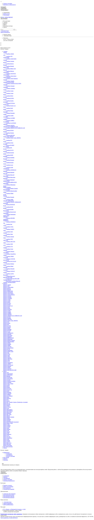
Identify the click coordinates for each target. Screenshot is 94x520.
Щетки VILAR (6, 436)
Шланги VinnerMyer (8, 362)
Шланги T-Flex (6, 354)
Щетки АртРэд (6, 441)
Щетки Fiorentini (7, 392)
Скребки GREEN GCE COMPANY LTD (15, 128)
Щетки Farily (6, 391)
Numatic (5, 195)
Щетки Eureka (6, 387)
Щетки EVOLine (7, 388)
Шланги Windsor (7, 366)
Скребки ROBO (10, 209)
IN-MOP (5, 144)
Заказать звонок (7, 34)
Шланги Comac (7, 299)
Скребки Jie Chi (9, 150)
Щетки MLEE (6, 415)
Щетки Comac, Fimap (8, 383)
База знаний (6, 457)
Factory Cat (5, 104)
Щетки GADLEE (7, 393)
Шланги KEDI (6, 328)
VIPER (5, 255)
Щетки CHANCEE (7, 377)
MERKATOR (6, 181)
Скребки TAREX (10, 229)
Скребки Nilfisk (9, 193)
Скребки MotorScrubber (11, 191)
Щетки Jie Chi (6, 403)
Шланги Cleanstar (7, 297)
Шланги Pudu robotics (8, 347)
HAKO (5, 129)
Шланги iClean (6, 323)
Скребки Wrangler (10, 268)
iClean (4, 141)
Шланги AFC (6, 286)
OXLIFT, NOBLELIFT (8, 200)
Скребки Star (9, 224)
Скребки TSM (9, 244)
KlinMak (5, 156)
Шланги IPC (6, 324)
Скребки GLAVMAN (11, 123)
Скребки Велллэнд (10, 276)
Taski (4, 230)
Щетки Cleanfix (7, 379)
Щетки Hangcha (7, 398)
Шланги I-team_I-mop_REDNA (10, 320)
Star (4, 223)
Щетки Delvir (6, 386)
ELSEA (5, 97)
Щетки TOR (6, 430)
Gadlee (4, 114)
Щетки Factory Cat (7, 389)
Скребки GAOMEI (10, 118)
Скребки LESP (9, 167)
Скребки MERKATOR (11, 182)
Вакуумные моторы (8, 446)
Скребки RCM (9, 207)
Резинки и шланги (7, 485)
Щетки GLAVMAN (7, 396)
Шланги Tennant (7, 357)
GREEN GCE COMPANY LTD (10, 126)
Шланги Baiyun (7, 288)
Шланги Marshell (7, 334)
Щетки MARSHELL (8, 410)
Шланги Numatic (7, 344)
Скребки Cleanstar (10, 86)
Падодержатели (7, 487)
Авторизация (6, 12)
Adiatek (5, 52)
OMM (4, 198)
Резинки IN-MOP (10, 145)
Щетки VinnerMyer (7, 438)
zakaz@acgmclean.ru (5, 32)
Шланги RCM (6, 349)
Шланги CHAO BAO (8, 293)
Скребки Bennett (10, 66)
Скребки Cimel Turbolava (12, 78)
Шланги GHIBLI (7, 313)
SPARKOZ (5, 220)
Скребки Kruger (9, 162)
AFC (4, 55)
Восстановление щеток (8, 495)
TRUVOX (5, 240)
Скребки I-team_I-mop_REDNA (13, 137)
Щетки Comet (6, 384)
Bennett (5, 65)
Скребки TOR (9, 239)
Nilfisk (4, 192)
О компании (9, 453)
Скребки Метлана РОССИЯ (12, 278)
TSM (4, 242)
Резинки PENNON (10, 204)
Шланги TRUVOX (7, 358)
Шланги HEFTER (7, 319)
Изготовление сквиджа (8, 496)
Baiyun (4, 62)
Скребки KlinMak (10, 157)
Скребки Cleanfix (10, 81)
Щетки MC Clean (7, 414)
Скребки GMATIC (10, 125)
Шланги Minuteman (7, 339)
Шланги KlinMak (7, 329)
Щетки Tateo (6, 428)
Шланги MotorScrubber (8, 341)
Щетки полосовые (7, 445)
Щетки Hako (6, 397)
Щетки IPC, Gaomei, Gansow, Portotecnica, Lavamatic (15, 402)
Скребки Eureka (9, 100)
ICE (4, 139)
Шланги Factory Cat (8, 305)
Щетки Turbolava (7, 434)
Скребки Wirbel (9, 266)
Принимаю (3, 472)
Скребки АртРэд (10, 273)
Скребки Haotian (10, 132)
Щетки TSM (6, 433)
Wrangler (5, 267)
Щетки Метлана (7, 444)
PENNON (5, 203)
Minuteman (5, 183)
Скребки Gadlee (9, 115)
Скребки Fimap (9, 110)
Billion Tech (6, 67)
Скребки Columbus (10, 88)
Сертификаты (9, 455)
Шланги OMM (6, 345)
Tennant (5, 235)
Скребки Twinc (9, 249)
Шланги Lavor (6, 331)
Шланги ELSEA (7, 303)
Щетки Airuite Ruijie (8, 373)
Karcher (5, 151)
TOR (4, 237)
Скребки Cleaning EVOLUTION (13, 83)
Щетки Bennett (6, 376)
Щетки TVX (6, 435)
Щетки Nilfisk (6, 418)
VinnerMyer (6, 252)
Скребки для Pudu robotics (9, 282)
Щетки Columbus (7, 382)
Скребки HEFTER (10, 135)
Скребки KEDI (9, 155)
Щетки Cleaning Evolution (9, 381)
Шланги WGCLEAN (8, 365)
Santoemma (5, 213)
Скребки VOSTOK (10, 258)
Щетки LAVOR (7, 407)
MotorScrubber (6, 189)
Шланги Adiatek (7, 284)
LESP (4, 166)
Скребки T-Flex (9, 226)
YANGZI (5, 270)
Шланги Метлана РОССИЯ (9, 370)
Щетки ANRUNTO (7, 375)
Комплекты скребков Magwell (13, 281)
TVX (4, 245)
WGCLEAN (6, 260)
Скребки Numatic (10, 197)
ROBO (4, 208)
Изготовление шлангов (8, 497)
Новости (5, 458)
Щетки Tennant (6, 429)
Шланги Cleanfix (7, 296)
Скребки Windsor (10, 263)
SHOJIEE (5, 216)
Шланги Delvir (6, 302)
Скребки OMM (9, 199)
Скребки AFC (9, 56)
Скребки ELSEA (10, 98)
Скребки (5, 51)
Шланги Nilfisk (6, 342)
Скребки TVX (9, 246)
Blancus (5, 69)
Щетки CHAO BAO (8, 378)
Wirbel (4, 265)
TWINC (5, 247)
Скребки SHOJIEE (10, 218)
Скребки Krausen (10, 160)
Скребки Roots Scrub (11, 212)
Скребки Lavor (9, 165)
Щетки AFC (6, 372)
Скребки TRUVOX (10, 241)
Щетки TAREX (7, 425)
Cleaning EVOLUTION (8, 82)
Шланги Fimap (6, 308)
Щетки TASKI (6, 426)
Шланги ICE (6, 321)
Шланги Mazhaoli (7, 336)
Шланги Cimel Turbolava (9, 294)
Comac (4, 89)
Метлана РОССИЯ (7, 277)
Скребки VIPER (10, 256)
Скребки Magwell (7, 279)
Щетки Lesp (6, 408)
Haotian (5, 131)
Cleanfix (5, 79)
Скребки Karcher (10, 152)
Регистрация (6, 15)
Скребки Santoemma (10, 214)
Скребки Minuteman (10, 184)
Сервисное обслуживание (9, 493)
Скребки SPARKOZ (10, 221)
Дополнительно (4, 491)
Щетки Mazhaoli (7, 413)
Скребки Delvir (9, 95)
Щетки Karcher (6, 404)
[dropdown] (1, 1)
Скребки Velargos (10, 251)
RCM (4, 205)
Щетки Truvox (6, 431)
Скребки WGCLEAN (11, 261)
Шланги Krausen (7, 330)
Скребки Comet (9, 93)
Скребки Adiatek (10, 53)
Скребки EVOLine (10, 103)
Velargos (5, 250)
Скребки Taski (9, 231)
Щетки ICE (6, 399)
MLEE (4, 186)
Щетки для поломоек (8, 486)
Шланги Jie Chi (6, 325)
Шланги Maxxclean (7, 335)
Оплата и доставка (7, 3)
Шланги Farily (6, 307)
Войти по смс (6, 13)
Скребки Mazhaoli (10, 179)
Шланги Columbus (7, 298)
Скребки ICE (9, 140)
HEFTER (5, 134)
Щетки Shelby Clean (8, 423)
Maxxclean (5, 176)
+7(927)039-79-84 (5, 31)
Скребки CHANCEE (11, 73)
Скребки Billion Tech (11, 68)
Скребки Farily (9, 108)
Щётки (5, 371)
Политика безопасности (9, 480)
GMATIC (5, 124)
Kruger (4, 161)
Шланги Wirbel (6, 367)
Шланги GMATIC (7, 314)
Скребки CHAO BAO (11, 76)
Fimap (4, 109)
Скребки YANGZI (10, 271)
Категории (3, 483)
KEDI (4, 153)
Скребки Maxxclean (10, 177)
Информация (6, 452)
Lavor (4, 163)
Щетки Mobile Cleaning (8, 417)
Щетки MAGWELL (8, 409)
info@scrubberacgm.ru (8, 504)
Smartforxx (5, 219)
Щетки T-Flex (6, 424)
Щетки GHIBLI (7, 394)
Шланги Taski (6, 355)
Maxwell (5, 173)
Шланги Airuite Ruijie (8, 287)
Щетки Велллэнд (7, 442)
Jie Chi (4, 149)
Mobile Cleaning (7, 187)
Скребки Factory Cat (10, 105)
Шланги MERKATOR (8, 338)
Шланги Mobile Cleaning (9, 340)
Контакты (5, 460)
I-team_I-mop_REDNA (8, 136)
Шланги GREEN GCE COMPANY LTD (12, 315)
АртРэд (5, 272)
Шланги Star (6, 352)
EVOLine (5, 102)
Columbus (5, 87)
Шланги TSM (6, 360)
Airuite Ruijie (6, 57)
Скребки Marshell (10, 172)
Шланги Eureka (7, 304)
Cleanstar (5, 84)
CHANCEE (6, 72)
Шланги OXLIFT (7, 346)
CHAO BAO (6, 74)
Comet (4, 92)
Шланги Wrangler (7, 368)
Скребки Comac (9, 90)
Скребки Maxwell (10, 174)
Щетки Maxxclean (7, 412)
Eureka (4, 99)
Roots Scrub (6, 210)
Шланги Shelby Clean (8, 351)
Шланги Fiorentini (7, 309)
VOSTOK (5, 257)
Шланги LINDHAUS (8, 333)
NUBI (4, 194)
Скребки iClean (9, 142)
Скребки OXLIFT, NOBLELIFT (13, 202)
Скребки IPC (9, 147)
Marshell (5, 171)
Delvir (4, 94)
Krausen (5, 158)
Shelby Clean (6, 215)
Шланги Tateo (6, 356)
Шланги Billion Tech (8, 291)
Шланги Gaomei (7, 312)
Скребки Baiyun (10, 63)
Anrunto (5, 60)
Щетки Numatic (7, 420)
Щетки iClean (6, 400)
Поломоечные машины (8, 489)
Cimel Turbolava (7, 77)
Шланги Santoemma (8, 350)
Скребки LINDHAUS (11, 170)
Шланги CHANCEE (8, 292)
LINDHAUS (6, 168)
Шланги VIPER (7, 363)
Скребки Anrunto (10, 61)
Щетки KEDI (6, 405)
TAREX (5, 228)
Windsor (5, 262)
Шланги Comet (6, 300)
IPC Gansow (6, 146)
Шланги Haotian (7, 318)
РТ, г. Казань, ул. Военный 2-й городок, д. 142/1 (14, 509)
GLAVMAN (6, 121)
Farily (4, 107)
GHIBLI (5, 119)
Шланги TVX (6, 361)
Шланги (5, 283)
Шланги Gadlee (7, 310)
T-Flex (4, 225)
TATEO (5, 233)
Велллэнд (5, 275)
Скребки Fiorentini (10, 113)
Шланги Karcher (7, 326)
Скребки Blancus (10, 71)
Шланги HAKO (7, 317)
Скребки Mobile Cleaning (12, 188)
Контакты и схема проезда (9, 4)
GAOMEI (5, 116)
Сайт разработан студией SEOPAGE (9, 517)
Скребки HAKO (10, 130)
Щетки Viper (6, 439)
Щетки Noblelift (7, 419)
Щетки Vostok (6, 440)
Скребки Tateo (9, 234)
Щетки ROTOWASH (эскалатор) (11, 421)
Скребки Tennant (10, 236)
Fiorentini (5, 111)
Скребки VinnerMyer (11, 254)
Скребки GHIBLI (10, 120)
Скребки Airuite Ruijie (11, 58)
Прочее (5, 447)
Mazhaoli (5, 178)
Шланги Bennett (7, 289)
